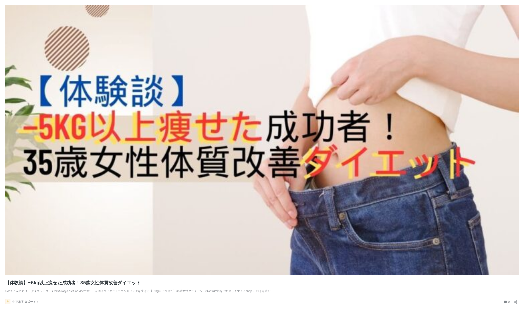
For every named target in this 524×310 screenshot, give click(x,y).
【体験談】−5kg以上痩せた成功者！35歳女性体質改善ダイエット (73, 282)
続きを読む (263, 291)
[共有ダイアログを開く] (516, 301)
